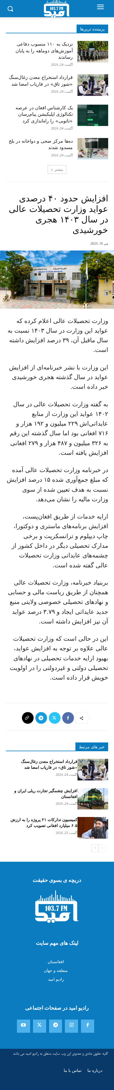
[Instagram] (71, 1026)
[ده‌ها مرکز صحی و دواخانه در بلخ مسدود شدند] (92, 149)
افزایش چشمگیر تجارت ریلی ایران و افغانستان (45, 793)
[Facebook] (68, 718)
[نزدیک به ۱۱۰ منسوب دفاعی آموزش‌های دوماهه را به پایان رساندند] (92, 52)
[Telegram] (41, 718)
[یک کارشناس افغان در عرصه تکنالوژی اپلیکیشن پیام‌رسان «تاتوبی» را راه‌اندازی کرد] (92, 115)
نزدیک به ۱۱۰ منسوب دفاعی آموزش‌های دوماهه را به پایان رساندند (44, 51)
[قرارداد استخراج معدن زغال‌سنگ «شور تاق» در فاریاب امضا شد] (92, 85)
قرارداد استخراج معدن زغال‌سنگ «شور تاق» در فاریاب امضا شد (41, 80)
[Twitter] (55, 718)
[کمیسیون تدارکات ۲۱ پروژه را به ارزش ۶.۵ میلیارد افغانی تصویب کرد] (92, 828)
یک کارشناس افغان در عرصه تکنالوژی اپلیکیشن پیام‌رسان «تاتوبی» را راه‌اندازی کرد (44, 114)
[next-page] (95, 848)
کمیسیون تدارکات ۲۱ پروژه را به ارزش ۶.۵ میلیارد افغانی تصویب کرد (44, 822)
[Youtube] (23, 1026)
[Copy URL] (28, 718)
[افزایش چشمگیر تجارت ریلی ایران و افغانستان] (92, 799)
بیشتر (59, 169)
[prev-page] (102, 848)
